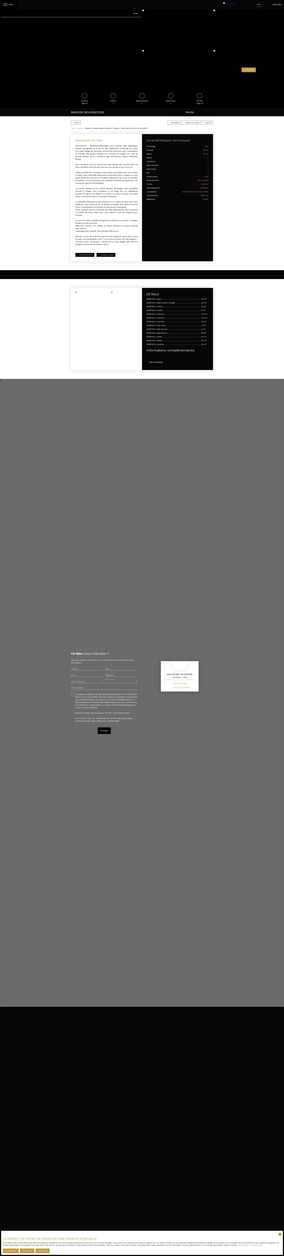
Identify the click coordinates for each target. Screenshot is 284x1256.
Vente (73, 128)
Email (73, 675)
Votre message (77, 688)
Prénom (74, 669)
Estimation (277, 4)
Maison (81, 128)
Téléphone (109, 675)
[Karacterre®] (237, 4)
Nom (107, 669)
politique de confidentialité (107, 721)
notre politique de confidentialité (250, 1245)
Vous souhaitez (109, 679)
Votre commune (78, 681)
